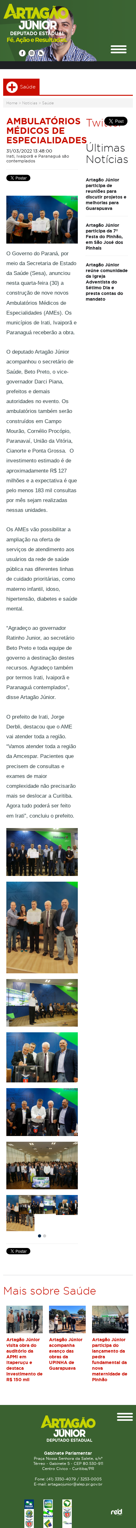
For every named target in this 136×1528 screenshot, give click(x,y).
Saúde (48, 103)
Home (11, 103)
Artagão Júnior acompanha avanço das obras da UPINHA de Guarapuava (66, 1354)
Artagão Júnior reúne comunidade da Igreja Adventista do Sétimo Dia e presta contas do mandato (107, 282)
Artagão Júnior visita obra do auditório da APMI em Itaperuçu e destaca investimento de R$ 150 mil (24, 1359)
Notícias (29, 103)
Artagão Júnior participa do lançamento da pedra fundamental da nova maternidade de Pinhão (109, 1359)
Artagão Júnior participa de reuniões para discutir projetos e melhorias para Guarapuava (106, 194)
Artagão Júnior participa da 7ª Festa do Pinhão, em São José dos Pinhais (104, 236)
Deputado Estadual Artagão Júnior (51, 23)
